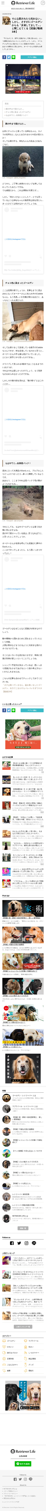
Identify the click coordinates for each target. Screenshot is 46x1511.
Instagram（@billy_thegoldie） (17, 178)
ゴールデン (11, 1341)
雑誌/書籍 (32, 1359)
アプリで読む (32, 57)
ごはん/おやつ (12, 1365)
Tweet (9, 57)
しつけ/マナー (34, 1353)
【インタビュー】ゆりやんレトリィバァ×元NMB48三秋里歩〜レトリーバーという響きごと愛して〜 (28, 1273)
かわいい (10, 1347)
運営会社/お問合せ (9, 1498)
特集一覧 (23, 1228)
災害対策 (10, 1359)
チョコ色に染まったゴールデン (18, 112)
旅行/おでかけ (12, 1353)
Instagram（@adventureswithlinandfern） (20, 341)
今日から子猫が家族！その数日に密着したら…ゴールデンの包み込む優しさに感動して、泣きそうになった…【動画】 (28, 1314)
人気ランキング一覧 (23, 1327)
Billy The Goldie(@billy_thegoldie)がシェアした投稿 (23, 270)
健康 (8, 1371)
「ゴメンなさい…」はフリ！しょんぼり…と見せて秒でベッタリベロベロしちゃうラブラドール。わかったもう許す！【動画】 (28, 1259)
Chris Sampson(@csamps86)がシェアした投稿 (22, 620)
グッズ (31, 1365)
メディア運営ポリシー (11, 1491)
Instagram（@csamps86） (15, 521)
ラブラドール (33, 1341)
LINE (13, 57)
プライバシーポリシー (11, 1493)
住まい (31, 1347)
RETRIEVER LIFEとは (10, 1489)
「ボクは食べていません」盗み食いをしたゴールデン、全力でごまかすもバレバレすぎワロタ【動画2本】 (22, 688)
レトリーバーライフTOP (11, 1502)
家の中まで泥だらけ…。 (15, 109)
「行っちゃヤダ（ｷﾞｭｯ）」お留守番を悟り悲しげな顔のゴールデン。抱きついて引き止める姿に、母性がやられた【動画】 (27, 1300)
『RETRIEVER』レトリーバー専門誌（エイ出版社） (20, 1496)
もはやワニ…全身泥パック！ (17, 115)
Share (4, 57)
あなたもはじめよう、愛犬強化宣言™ (23, 8)
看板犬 (31, 1371)
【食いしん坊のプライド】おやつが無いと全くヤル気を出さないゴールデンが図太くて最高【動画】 (27, 1287)
